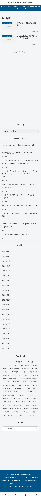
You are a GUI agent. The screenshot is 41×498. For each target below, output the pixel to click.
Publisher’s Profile (10, 477)
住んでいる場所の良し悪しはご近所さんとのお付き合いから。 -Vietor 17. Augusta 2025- (20, 162)
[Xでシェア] (6, 487)
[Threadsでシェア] (16, 492)
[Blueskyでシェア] (25, 487)
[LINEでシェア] (34, 492)
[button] (37, 428)
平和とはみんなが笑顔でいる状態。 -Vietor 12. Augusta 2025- (18, 186)
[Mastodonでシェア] (16, 487)
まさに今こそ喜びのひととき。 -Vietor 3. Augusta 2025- (19, 214)
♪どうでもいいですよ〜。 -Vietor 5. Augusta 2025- (20, 205)
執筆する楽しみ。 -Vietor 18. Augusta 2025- (17, 153)
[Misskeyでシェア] (34, 487)
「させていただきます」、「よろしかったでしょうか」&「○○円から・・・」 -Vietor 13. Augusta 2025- (20, 174)
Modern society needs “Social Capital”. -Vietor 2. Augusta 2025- (19, 225)
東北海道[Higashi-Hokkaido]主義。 (20, 2)
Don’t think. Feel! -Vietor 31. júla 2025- (15, 234)
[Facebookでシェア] (6, 492)
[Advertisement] (20, 67)
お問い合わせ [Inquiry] (30, 480)
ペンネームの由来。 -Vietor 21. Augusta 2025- (18, 145)
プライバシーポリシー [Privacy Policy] (10, 482)
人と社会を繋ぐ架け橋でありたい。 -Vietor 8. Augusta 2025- (18, 196)
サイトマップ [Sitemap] (30, 477)
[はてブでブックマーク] (25, 492)
